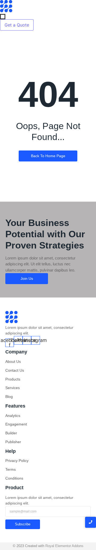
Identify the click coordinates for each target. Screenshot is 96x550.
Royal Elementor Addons (64, 546)
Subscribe (22, 524)
